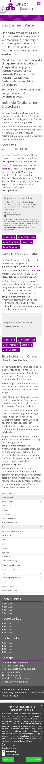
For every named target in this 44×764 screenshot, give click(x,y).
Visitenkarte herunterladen (15, 681)
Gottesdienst (6, 506)
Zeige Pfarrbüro (11, 242)
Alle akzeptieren (33, 759)
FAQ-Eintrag (6, 556)
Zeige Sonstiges (11, 247)
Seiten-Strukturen (8, 586)
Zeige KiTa (27, 242)
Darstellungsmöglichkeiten (11, 578)
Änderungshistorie (8, 493)
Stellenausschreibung (9, 561)
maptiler (6, 168)
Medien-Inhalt (7, 535)
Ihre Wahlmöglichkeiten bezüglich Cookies (22, 708)
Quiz (3, 544)
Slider (4, 539)
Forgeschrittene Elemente (11, 565)
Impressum (21, 692)
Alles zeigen (9, 236)
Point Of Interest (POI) (9, 523)
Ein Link (8, 603)
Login (15, 695)
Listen (4, 573)
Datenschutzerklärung (12, 227)
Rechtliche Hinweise (9, 748)
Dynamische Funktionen (10, 569)
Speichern (8, 759)
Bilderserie (5, 552)
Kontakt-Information (9, 518)
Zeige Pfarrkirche (26, 236)
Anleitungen (6, 582)
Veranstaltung (7, 514)
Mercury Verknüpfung (9, 590)
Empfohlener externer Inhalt (18, 198)
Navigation (5, 548)
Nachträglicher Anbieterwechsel (13, 531)
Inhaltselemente (7, 497)
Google (34, 270)
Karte (4, 527)
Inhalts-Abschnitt (8, 502)
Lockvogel (5, 510)
